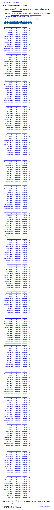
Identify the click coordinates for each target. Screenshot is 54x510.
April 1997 (9, 429)
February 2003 (8, 294)
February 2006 (8, 225)
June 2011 (9, 109)
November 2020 (8, 38)
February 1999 (8, 387)
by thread (14, 25)
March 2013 (9, 79)
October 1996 (8, 441)
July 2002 (9, 308)
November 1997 (8, 416)
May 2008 (9, 173)
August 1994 (9, 491)
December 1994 (8, 483)
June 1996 (9, 449)
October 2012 (8, 86)
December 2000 (8, 345)
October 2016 (8, 55)
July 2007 (9, 192)
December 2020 (8, 36)
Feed (48, 13)
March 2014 (9, 71)
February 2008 (8, 179)
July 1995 (9, 470)
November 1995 (8, 462)
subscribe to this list (24, 15)
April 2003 (9, 291)
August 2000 (9, 352)
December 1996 (8, 437)
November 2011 (8, 102)
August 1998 (9, 398)
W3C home (5, 2)
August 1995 (9, 468)
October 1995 (8, 464)
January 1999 (8, 389)
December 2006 (8, 206)
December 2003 (8, 275)
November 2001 (8, 323)
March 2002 (9, 316)
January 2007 (8, 204)
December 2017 (8, 48)
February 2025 (8, 25)
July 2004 (9, 262)
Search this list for (7, 18)
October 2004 (8, 256)
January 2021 (8, 34)
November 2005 (8, 231)
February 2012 (8, 96)
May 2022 (9, 30)
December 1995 (8, 460)
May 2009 (9, 150)
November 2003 (8, 277)
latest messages (23, 13)
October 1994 (8, 487)
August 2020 (9, 40)
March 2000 (9, 362)
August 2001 (9, 329)
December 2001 (8, 321)
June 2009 (9, 148)
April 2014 (9, 69)
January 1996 (8, 458)
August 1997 (9, 422)
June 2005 (9, 240)
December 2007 (8, 183)
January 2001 (8, 343)
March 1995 (9, 477)
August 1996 (9, 445)
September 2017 (8, 50)
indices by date (15, 13)
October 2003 (8, 279)
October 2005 (8, 233)
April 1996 (9, 452)
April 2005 (9, 244)
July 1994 (9, 493)
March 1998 (9, 408)
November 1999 (8, 370)
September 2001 (8, 327)
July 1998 (9, 400)
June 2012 (9, 90)
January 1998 (8, 412)
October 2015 (8, 63)
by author (19, 25)
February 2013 (8, 81)
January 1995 (8, 481)
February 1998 (8, 410)
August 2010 (9, 125)
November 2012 (8, 84)
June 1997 (9, 425)
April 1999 (9, 383)
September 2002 (8, 304)
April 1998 (9, 406)
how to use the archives (13, 16)
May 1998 (9, 404)
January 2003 (8, 296)
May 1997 (9, 427)
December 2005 (8, 229)
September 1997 (8, 420)
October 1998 (8, 395)
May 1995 (9, 474)
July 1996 (9, 447)
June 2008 (9, 171)
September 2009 (8, 144)
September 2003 (8, 281)
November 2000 (8, 346)
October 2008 (8, 163)
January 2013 (8, 82)
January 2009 (8, 158)
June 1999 (9, 379)
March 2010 (9, 134)
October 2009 (8, 142)
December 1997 (8, 414)
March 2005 (9, 246)
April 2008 (9, 175)
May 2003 (9, 289)
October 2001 (8, 325)
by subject (24, 25)
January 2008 (8, 181)
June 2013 (9, 77)
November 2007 (8, 185)
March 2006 (9, 223)
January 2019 (8, 46)
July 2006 (9, 215)
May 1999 (9, 381)
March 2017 (9, 54)
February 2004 (8, 271)
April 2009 (9, 152)
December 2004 (8, 252)
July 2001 (9, 331)
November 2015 (8, 61)
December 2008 (8, 160)
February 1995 (8, 479)
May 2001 (9, 335)
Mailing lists (12, 2)
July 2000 (9, 354)
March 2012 (9, 94)
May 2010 (9, 131)
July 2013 (9, 75)
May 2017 (9, 52)
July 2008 (9, 169)
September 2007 (8, 188)
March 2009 (9, 154)
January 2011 (8, 117)
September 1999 (8, 373)
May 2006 (9, 219)
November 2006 (8, 208)
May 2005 (9, 242)
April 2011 (9, 113)
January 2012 (8, 98)
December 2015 (8, 59)
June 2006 (9, 217)
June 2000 (9, 356)
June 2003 (9, 287)
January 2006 (8, 227)
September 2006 (8, 212)
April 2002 (9, 314)
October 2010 (8, 121)
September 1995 (8, 466)
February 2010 (8, 136)
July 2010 (9, 127)
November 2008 (8, 161)
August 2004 (9, 260)
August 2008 (9, 167)
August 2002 (9, 306)
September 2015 (8, 65)
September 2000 (8, 350)
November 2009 (8, 140)
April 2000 (9, 360)
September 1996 (8, 443)
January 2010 (8, 138)
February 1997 (8, 433)
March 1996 (9, 454)
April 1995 (9, 476)
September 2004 (8, 258)
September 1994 (8, 489)
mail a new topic (15, 15)
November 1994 (8, 485)
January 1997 (8, 435)
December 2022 (8, 28)
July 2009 (9, 146)
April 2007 (9, 198)
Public (17, 2)
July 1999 (9, 377)
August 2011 (9, 106)
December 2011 (8, 100)
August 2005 (9, 237)
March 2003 (9, 292)
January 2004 (8, 273)
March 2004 (9, 269)
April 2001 (9, 337)
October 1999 (8, 372)
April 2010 (9, 133)
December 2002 (8, 298)
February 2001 (8, 341)
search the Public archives (26, 16)
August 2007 (9, 190)
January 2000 (8, 366)
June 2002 (9, 310)
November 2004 (8, 254)
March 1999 (9, 385)
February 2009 (8, 156)
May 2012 (9, 92)
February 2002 (8, 318)
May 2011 (9, 111)
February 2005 (8, 248)
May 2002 (9, 312)
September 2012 (8, 88)
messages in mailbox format (34, 13)
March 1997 (9, 431)
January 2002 (8, 319)
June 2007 (9, 194)
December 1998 (8, 391)
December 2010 (8, 119)
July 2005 (9, 239)
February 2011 (8, 115)
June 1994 (9, 495)
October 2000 (8, 348)
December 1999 (8, 368)
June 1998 (9, 402)
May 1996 (9, 451)
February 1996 (8, 456)
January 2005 (8, 250)
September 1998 (8, 397)
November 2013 (8, 73)
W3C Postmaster (13, 506)
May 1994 (9, 497)
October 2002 (8, 302)
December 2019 (8, 42)
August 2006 (9, 213)
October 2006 (8, 210)
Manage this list (42, 506)
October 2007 (8, 186)
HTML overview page (17, 11)
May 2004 (9, 265)
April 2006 (9, 221)
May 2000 (9, 358)
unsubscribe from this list (35, 15)
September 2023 (8, 27)
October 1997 (8, 418)
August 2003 (9, 283)
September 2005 (8, 235)
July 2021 (9, 32)
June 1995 (9, 472)
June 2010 (9, 129)
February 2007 (8, 202)
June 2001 (9, 333)
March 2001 (9, 339)
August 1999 (9, 375)
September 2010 (8, 123)
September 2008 (8, 165)
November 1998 (8, 393)
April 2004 (9, 267)
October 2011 (9, 104)
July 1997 (9, 424)
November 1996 (8, 439)
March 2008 (9, 177)
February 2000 (8, 364)
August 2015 (9, 67)
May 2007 (9, 196)
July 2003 (9, 285)
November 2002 (8, 300)
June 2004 (9, 264)
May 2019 (9, 44)
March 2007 (9, 200)
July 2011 (9, 107)
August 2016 (9, 57)
